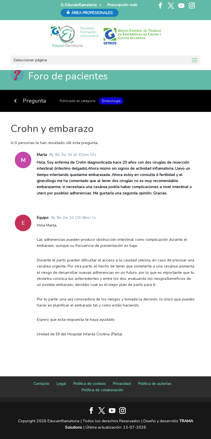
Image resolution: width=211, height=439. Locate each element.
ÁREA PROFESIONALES (92, 12)
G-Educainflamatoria (79, 4)
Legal (61, 383)
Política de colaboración (102, 390)
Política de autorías (154, 383)
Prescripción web (122, 4)
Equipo (43, 217)
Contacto (41, 383)
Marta (42, 154)
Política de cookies (89, 383)
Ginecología (111, 101)
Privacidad (122, 383)
